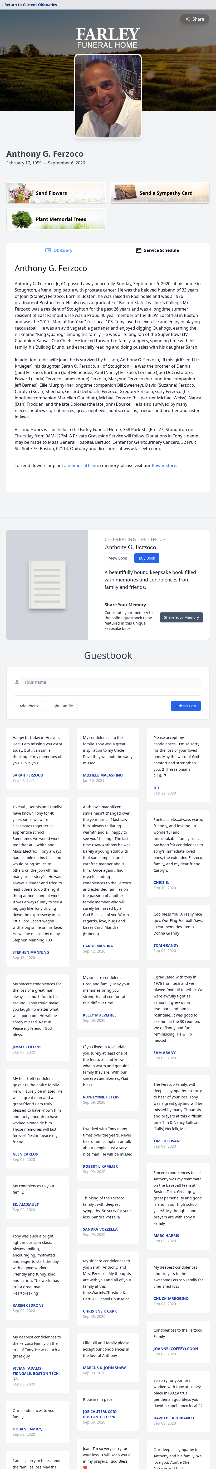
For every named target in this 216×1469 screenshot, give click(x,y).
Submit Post (186, 705)
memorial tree (82, 465)
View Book (118, 558)
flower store (164, 465)
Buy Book (147, 558)
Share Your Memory (181, 617)
